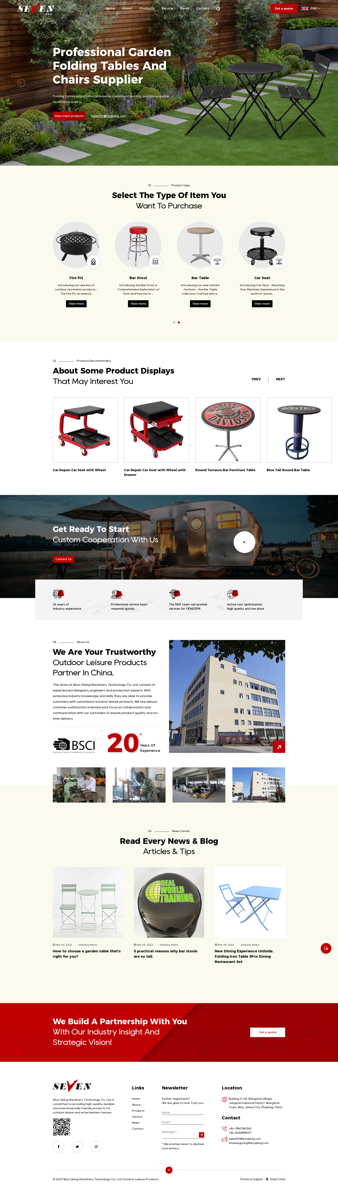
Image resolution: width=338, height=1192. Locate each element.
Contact (202, 8)
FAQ (175, 14)
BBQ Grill (153, 14)
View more (76, 303)
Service (167, 8)
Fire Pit (200, 278)
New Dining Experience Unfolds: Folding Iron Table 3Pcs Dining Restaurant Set (163, 956)
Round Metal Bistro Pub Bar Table (152, 470)
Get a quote (267, 1032)
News (184, 8)
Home (110, 8)
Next (316, 83)
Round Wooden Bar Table (217, 470)
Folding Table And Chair (76, 278)
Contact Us (63, 559)
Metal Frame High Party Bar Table (81, 470)
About (127, 8)
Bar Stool (262, 278)
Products (147, 8)
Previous (21, 83)
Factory (135, 14)
